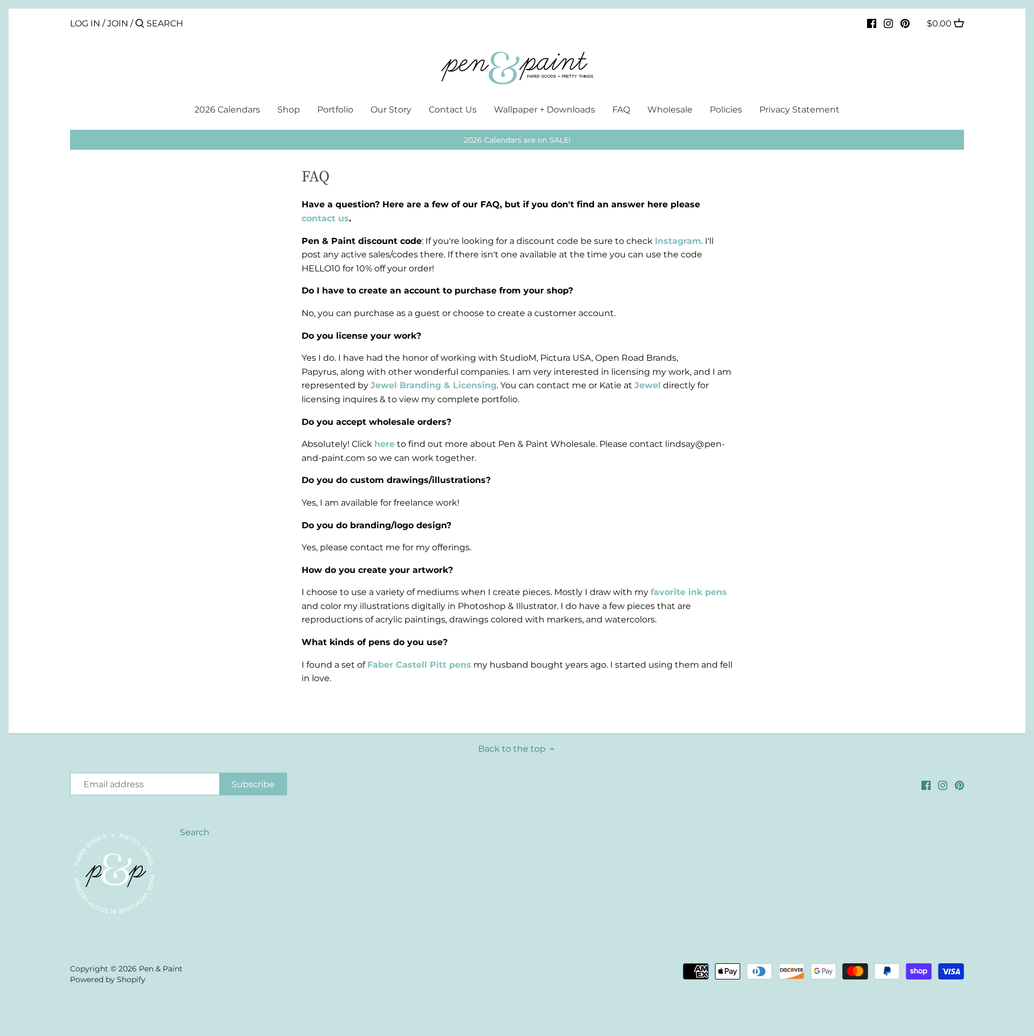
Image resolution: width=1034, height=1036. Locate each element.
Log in (85, 23)
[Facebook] (871, 23)
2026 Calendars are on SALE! (517, 140)
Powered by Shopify (107, 979)
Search (194, 832)
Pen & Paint (161, 969)
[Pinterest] (905, 23)
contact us (325, 218)
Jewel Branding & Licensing (434, 385)
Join (117, 23)
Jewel (647, 385)
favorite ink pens (689, 592)
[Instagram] (888, 23)
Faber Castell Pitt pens (419, 665)
